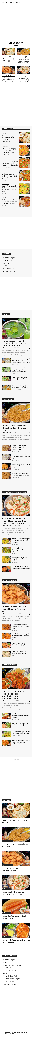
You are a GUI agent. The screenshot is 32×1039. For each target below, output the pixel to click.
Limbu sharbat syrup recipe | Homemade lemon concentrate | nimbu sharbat (21, 360)
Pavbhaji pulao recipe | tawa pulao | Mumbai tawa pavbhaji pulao (21, 742)
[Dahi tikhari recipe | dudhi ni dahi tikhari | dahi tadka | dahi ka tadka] (24, 188)
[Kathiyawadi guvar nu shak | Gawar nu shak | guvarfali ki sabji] (24, 175)
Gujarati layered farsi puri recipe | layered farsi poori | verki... (15, 609)
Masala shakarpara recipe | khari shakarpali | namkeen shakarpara (20, 635)
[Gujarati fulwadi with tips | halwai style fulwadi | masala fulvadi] (6, 627)
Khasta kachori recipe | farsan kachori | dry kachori (20, 644)
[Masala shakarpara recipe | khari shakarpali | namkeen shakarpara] (6, 636)
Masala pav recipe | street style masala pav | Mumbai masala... (20, 715)
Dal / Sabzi (8, 56)
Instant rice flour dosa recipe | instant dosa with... (14, 917)
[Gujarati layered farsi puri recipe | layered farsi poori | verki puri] (8, 70)
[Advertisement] (16, 23)
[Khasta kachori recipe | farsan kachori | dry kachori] (6, 645)
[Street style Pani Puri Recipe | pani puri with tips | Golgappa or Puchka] (6, 725)
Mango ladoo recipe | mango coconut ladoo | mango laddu (21, 466)
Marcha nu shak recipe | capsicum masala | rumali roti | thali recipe (10, 163)
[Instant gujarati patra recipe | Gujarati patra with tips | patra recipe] (6, 550)
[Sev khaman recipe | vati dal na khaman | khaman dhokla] (6, 734)
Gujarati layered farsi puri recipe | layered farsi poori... (15, 869)
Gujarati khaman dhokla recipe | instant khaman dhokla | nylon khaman (19, 559)
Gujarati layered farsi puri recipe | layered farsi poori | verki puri (8, 79)
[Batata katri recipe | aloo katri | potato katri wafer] (6, 654)
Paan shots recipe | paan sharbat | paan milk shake (20, 378)
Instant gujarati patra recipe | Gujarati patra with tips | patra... (21, 549)
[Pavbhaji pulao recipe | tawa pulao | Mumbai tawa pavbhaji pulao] (6, 743)
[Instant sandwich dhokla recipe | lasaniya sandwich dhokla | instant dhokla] (23, 70)
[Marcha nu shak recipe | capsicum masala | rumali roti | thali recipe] (24, 162)
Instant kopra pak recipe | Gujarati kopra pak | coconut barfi (21, 456)
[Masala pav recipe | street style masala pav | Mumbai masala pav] (6, 716)
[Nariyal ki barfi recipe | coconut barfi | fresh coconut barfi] (6, 448)
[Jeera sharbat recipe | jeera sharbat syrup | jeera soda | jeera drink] (6, 387)
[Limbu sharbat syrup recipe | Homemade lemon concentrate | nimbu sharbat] (6, 360)
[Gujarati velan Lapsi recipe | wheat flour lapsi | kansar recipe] (23, 51)
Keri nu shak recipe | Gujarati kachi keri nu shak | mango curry (9, 201)
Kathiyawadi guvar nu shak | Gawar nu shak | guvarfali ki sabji (10, 176)
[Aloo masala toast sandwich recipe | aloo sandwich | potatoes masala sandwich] (16, 930)
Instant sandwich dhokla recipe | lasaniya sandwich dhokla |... (14, 893)
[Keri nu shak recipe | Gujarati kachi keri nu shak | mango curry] (24, 201)
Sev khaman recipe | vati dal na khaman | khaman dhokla (21, 732)
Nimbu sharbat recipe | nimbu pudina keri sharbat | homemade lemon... (15, 343)
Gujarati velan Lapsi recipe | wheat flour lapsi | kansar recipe (23, 61)
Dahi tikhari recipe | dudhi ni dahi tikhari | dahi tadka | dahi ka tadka (9, 188)
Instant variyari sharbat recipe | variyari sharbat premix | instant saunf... (19, 370)
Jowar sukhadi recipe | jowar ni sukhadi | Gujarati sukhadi (20, 474)
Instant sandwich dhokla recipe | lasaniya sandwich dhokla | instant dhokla (23, 79)
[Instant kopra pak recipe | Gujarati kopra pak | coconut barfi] (6, 457)
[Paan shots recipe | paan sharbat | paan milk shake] (6, 378)
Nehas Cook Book (6, 141)
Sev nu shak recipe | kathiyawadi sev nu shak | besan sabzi (9, 150)
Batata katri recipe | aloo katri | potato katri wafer (19, 652)
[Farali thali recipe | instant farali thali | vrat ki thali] (8, 51)
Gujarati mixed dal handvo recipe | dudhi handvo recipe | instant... (21, 568)
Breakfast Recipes (23, 74)
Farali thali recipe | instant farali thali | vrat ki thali (8, 60)
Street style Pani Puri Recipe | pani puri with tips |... (21, 724)
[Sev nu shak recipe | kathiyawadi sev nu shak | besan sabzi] (24, 150)
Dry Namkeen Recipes (8, 75)
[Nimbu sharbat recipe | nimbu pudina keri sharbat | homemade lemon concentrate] (16, 328)
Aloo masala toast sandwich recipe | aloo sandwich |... (16, 941)
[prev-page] (14, 86)
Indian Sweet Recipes (23, 57)
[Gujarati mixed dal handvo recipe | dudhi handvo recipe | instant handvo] (6, 569)
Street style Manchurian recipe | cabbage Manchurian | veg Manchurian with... (13, 695)
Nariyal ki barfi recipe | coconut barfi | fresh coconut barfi (19, 447)
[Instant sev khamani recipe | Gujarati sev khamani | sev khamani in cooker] (6, 541)
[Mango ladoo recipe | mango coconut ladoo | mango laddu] (6, 466)
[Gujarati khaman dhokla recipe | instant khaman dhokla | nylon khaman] (6, 559)
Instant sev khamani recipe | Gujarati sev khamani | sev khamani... (21, 540)
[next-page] (17, 86)
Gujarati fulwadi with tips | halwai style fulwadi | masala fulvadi (21, 626)
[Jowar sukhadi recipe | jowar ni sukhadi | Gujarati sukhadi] (6, 475)
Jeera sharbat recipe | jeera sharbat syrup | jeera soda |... (21, 387)
